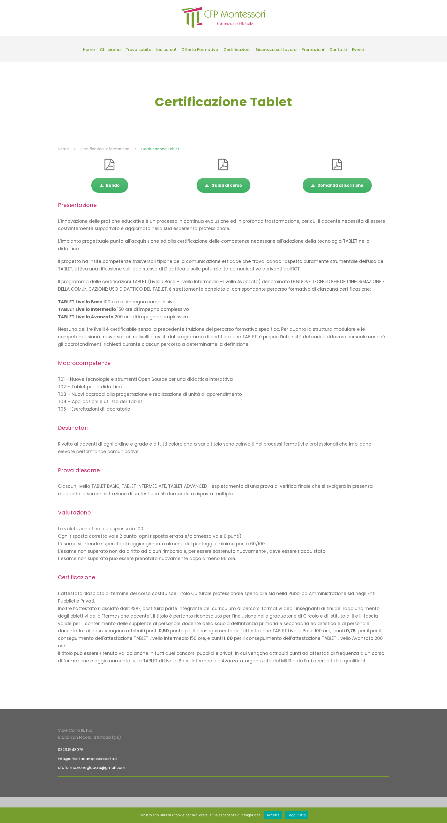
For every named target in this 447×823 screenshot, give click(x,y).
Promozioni (313, 49)
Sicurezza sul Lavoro (276, 49)
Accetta (273, 815)
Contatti (338, 49)
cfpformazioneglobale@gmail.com (91, 767)
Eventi (358, 49)
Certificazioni (237, 49)
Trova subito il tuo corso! (151, 49)
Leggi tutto (296, 815)
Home (89, 49)
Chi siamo (110, 49)
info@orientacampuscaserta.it (87, 758)
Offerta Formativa (199, 49)
